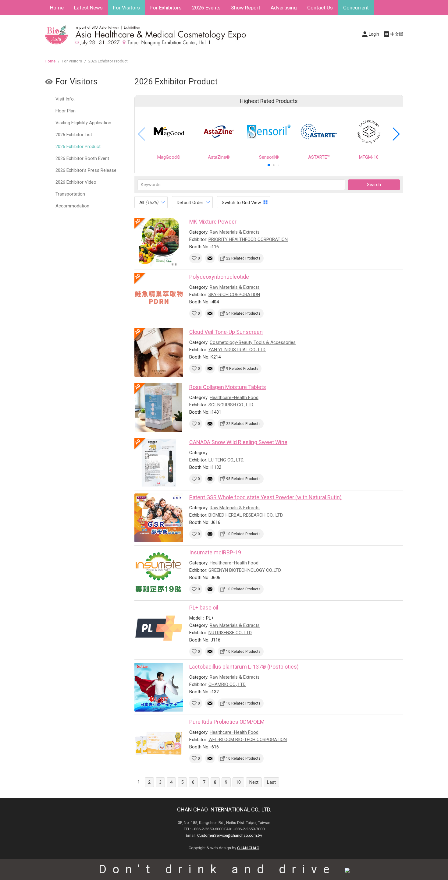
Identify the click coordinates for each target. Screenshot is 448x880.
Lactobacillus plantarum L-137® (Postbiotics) (244, 666)
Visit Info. (65, 99)
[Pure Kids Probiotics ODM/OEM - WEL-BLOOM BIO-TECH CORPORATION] (158, 742)
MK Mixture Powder (212, 221)
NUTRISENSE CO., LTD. (230, 632)
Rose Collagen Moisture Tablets (227, 387)
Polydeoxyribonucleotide (219, 277)
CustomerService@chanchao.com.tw (229, 835)
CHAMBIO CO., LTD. (227, 684)
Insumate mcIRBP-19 (215, 552)
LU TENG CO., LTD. (226, 460)
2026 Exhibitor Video (75, 182)
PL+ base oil (203, 607)
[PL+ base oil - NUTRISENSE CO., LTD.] (158, 628)
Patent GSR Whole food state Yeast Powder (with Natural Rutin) (265, 497)
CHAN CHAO (248, 848)
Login (374, 34)
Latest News (88, 8)
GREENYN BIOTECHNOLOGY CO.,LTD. (245, 570)
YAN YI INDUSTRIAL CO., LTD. (237, 349)
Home (57, 8)
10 (238, 782)
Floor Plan (65, 111)
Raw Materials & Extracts (235, 232)
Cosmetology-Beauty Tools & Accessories (253, 342)
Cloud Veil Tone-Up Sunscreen (226, 332)
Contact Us (320, 8)
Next (253, 782)
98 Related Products (243, 479)
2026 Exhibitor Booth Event (82, 158)
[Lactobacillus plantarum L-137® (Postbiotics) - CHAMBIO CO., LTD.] (158, 687)
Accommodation (72, 206)
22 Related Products (243, 258)
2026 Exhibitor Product (78, 146)
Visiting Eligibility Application (83, 122)
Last (271, 782)
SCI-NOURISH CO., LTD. (231, 405)
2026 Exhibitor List (73, 134)
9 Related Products (242, 368)
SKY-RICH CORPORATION (234, 294)
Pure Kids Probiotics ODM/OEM (227, 722)
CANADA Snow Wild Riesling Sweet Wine (238, 442)
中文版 (396, 34)
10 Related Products (243, 534)
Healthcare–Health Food (234, 397)
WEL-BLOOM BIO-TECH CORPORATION (247, 739)
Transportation (70, 194)
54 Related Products (243, 313)
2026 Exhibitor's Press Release (85, 170)
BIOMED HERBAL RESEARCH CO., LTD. (245, 515)
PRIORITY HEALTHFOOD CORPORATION (248, 239)
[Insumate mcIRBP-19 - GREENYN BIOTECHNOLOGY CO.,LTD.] (158, 573)
